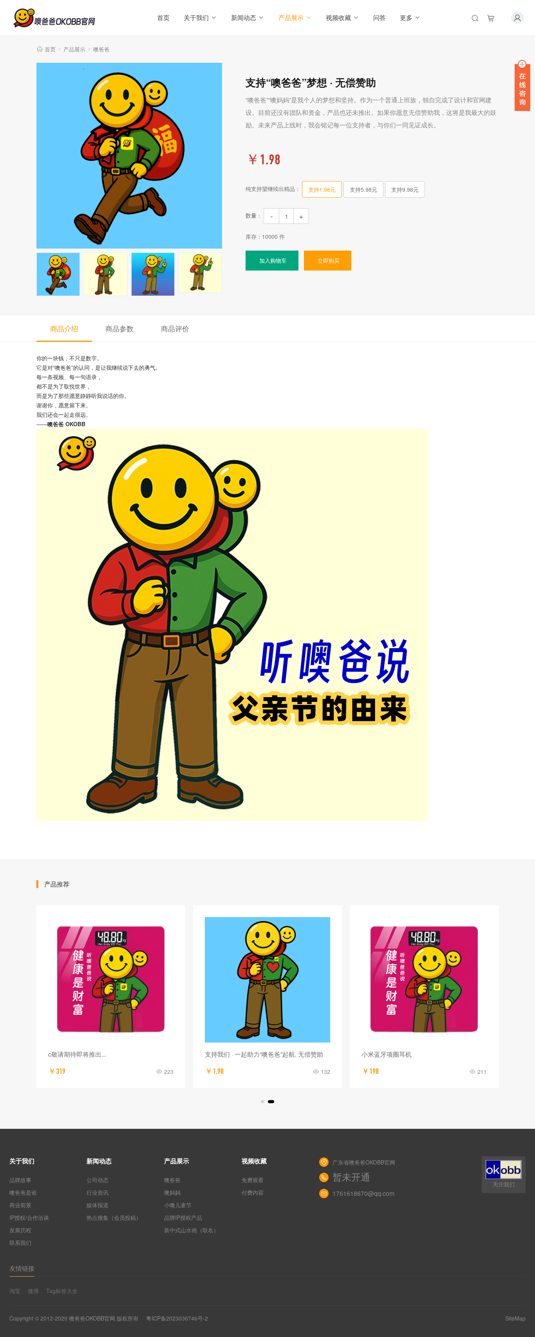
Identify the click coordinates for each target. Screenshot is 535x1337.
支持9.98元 (405, 189)
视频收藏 (338, 17)
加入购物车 (273, 260)
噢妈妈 (172, 1192)
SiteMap (515, 1318)
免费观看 (253, 1180)
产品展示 (291, 17)
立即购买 (329, 260)
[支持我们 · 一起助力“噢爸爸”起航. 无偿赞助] (267, 980)
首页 (163, 17)
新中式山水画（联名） (191, 1230)
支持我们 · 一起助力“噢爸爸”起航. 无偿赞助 (264, 1054)
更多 (406, 17)
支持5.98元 (363, 189)
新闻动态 (243, 17)
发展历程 (20, 1230)
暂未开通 (351, 1177)
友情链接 (21, 1268)
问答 (379, 17)
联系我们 (20, 1242)
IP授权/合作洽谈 (29, 1217)
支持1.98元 (322, 189)
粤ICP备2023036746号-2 (177, 1318)
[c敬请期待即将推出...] (111, 980)
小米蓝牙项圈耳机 (386, 1054)
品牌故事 (20, 1180)
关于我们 (196, 17)
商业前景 (20, 1205)
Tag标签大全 (62, 1291)
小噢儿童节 (178, 1205)
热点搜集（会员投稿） (114, 1217)
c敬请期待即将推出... (77, 1054)
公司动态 (97, 1180)
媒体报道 (97, 1205)
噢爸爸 (101, 49)
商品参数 (119, 328)
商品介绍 (64, 328)
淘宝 (14, 1291)
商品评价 (175, 328)
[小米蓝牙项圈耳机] (424, 980)
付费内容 (253, 1192)
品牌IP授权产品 (183, 1217)
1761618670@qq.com (363, 1193)
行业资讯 (97, 1192)
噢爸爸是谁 (23, 1192)
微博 (33, 1291)
